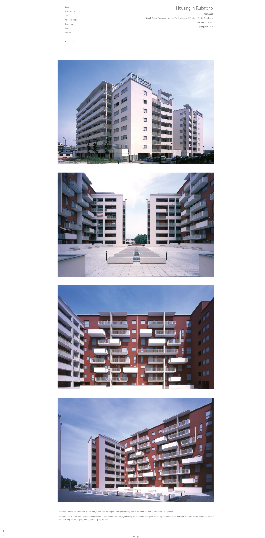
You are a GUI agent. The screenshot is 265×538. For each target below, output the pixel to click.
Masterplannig (70, 11)
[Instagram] (137, 536)
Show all (68, 32)
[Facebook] (3, 531)
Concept (68, 7)
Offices (67, 15)
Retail (67, 28)
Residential (69, 24)
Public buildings (71, 20)
